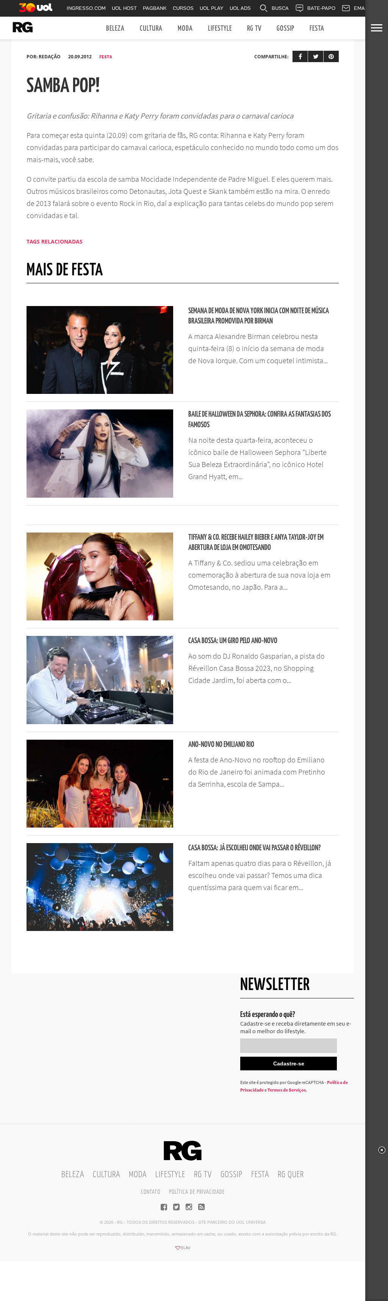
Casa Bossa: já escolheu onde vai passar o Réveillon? (254, 848)
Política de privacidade (197, 1192)
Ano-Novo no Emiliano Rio (221, 744)
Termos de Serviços (287, 1090)
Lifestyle (220, 28)
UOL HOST (124, 8)
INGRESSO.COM (86, 8)
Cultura (151, 28)
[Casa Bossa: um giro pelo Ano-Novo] (100, 722)
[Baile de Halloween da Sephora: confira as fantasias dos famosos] (100, 495)
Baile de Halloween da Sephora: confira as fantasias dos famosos (259, 419)
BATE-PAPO (321, 8)
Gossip (285, 28)
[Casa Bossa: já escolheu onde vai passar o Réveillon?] (100, 929)
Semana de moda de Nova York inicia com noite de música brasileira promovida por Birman (258, 316)
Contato (150, 1192)
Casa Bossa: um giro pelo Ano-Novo (232, 641)
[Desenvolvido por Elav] (182, 1250)
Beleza (115, 28)
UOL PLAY (212, 8)
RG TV (254, 28)
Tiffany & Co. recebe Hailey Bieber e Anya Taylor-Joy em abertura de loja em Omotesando (256, 542)
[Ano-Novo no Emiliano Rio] (100, 825)
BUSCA (280, 8)
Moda (185, 28)
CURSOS (183, 8)
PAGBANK (155, 8)
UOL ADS (240, 8)
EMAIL (361, 8)
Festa (317, 28)
